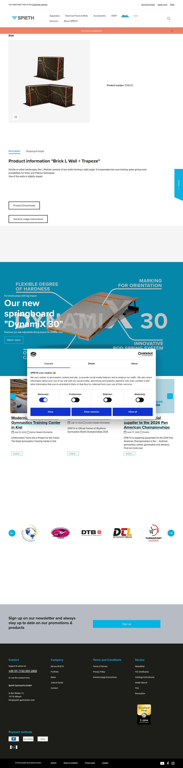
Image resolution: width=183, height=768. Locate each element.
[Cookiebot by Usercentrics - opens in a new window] (140, 354)
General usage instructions (28, 219)
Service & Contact (148, 5)
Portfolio (54, 672)
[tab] (14, 151)
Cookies (105, 763)
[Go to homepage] (23, 18)
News (172, 5)
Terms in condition (70, 763)
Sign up (126, 624)
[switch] (75, 400)
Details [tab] (91, 363)
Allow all (132, 412)
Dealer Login (162, 5)
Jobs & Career (57, 682)
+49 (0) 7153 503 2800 (23, 671)
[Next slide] (171, 533)
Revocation (140, 693)
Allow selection (91, 412)
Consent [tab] (48, 363)
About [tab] (134, 363)
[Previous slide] (12, 533)
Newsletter (140, 666)
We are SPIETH (57, 666)
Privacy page (90, 763)
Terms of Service (100, 666)
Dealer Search (141, 682)
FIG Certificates (142, 672)
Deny (50, 412)
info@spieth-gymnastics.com (22, 700)
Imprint (53, 763)
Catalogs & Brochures (144, 677)
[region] (49, 81)
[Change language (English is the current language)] (136, 4)
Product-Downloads (24, 205)
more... (17, 453)
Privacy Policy (99, 672)
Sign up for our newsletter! (91, 31)
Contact (54, 688)
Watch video (14, 340)
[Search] (169, 18)
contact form (24, 678)
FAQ (137, 688)
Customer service (39, 4)
